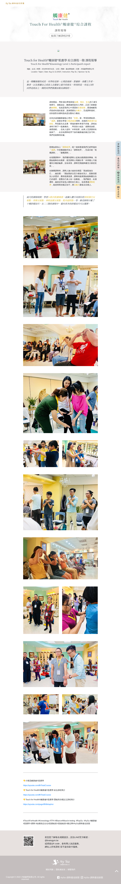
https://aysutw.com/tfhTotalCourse (37, 785)
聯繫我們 (71, 870)
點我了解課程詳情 (60, 35)
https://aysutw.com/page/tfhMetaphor (38, 804)
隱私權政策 (60, 870)
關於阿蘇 (49, 870)
